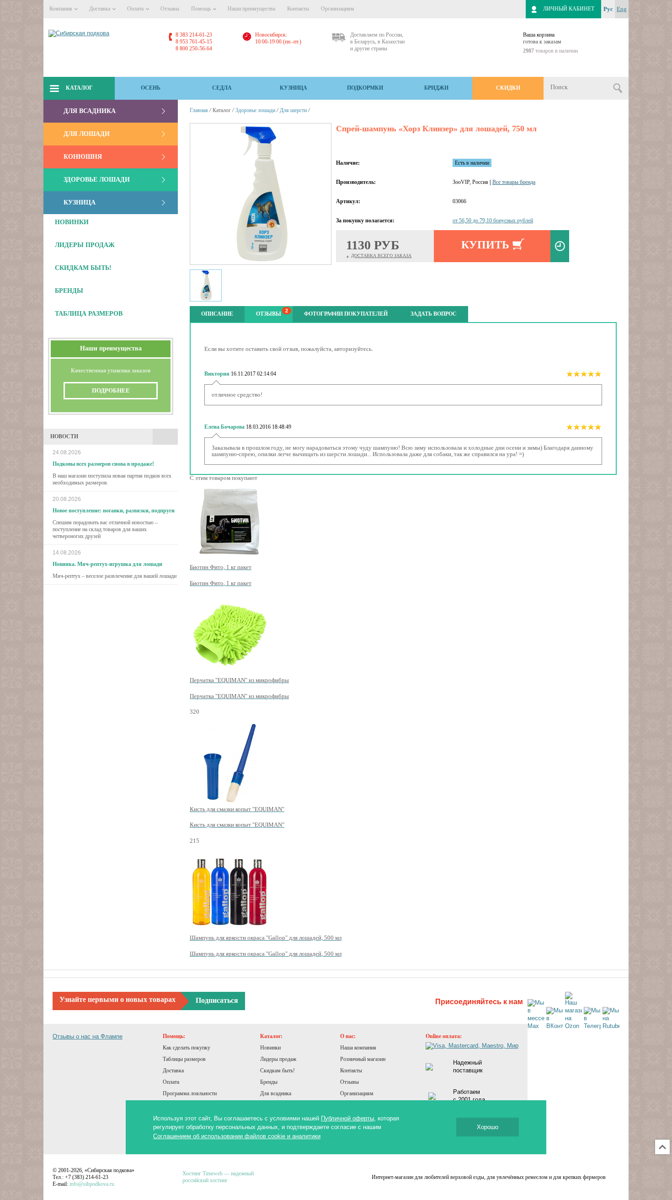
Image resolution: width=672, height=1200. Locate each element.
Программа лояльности (190, 1093)
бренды (69, 290)
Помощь (201, 8)
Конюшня (83, 156)
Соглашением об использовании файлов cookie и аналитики (236, 1136)
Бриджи (436, 88)
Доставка (100, 8)
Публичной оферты (347, 1118)
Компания (61, 8)
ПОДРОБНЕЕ (111, 390)
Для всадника (90, 111)
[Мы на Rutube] (611, 1018)
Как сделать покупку (186, 1047)
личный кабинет (568, 8)
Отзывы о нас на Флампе (88, 1036)
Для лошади (87, 133)
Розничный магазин (362, 1059)
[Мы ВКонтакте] (554, 1018)
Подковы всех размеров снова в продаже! (103, 464)
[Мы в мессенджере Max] (536, 1014)
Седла (222, 88)
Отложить (559, 246)
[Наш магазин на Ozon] (573, 1011)
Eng (622, 8)
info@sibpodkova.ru (91, 1184)
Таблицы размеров (184, 1059)
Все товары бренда (513, 182)
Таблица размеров (89, 313)
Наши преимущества (251, 8)
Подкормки (365, 88)
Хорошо (487, 1127)
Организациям (337, 8)
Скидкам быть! (277, 1070)
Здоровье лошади (97, 179)
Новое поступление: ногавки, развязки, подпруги (114, 510)
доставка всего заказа (381, 255)
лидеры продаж (85, 245)
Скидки (508, 88)
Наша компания (358, 1047)
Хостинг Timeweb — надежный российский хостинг (218, 1177)
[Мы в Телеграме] (592, 1018)
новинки (72, 222)
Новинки (270, 1047)
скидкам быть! (83, 267)
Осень (150, 88)
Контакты (298, 8)
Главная (199, 110)
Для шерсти (293, 110)
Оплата (136, 8)
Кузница (293, 88)
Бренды (268, 1082)
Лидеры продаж (278, 1059)
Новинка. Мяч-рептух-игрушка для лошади (107, 564)
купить (485, 245)
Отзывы (169, 8)
